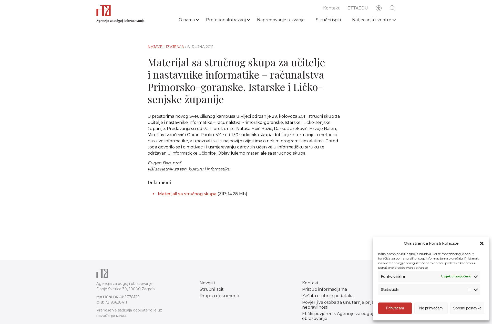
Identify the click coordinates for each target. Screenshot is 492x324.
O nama (187, 19)
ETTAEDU (357, 8)
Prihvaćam (395, 308)
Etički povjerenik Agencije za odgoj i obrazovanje (338, 316)
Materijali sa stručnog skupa (187, 193)
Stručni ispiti (328, 19)
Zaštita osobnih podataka (328, 295)
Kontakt (331, 8)
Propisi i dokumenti (219, 295)
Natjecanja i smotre (371, 19)
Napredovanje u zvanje (281, 19)
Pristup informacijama (324, 289)
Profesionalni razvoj (226, 19)
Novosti (207, 282)
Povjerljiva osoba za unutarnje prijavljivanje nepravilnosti (346, 305)
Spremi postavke (467, 308)
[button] (481, 243)
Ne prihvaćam (431, 308)
